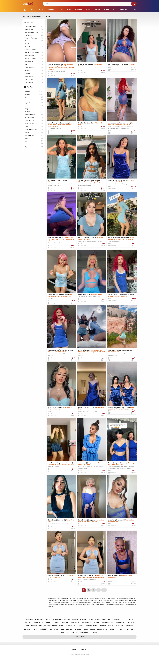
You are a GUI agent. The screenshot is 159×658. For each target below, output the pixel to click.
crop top (34, 94)
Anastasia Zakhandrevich (34, 52)
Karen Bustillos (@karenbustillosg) (118, 180)
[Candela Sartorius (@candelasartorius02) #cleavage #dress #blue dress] (122, 271)
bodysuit (75, 619)
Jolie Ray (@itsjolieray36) (55, 64)
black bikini (39, 619)
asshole (96, 622)
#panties (50, 66)
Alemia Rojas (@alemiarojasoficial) (58, 123)
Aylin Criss (34, 44)
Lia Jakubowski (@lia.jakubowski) (57, 180)
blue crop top (70, 626)
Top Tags (29, 87)
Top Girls (29, 22)
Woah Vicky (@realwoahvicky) (117, 520)
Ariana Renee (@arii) (84, 294)
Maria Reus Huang (34, 26)
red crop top (75, 622)
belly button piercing (34, 129)
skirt (34, 141)
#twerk (66, 237)
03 (93, 590)
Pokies (88, 10)
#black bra (98, 350)
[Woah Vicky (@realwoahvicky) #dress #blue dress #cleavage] (122, 496)
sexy (34, 109)
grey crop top (38, 622)
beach (34, 138)
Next (104, 590)
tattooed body (34, 117)
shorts (34, 106)
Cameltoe (78, 10)
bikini (34, 97)
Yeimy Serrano (34, 61)
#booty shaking (52, 124)
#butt (65, 67)
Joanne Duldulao (34, 67)
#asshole (51, 69)
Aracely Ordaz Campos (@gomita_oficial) (60, 463)
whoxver (34, 70)
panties (74, 632)
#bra (93, 350)
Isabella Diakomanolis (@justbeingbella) (120, 350)
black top (27, 629)
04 (98, 590)
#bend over (71, 67)
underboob (29, 619)
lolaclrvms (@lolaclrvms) (85, 64)
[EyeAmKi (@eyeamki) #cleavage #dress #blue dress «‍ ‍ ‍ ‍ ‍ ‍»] (122, 552)
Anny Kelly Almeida (34, 58)
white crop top (34, 123)
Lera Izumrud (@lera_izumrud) (87, 463)
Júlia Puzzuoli (34, 29)
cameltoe (113, 629)
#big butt (60, 124)
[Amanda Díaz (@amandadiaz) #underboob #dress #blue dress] (61, 552)
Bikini (69, 10)
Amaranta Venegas (34, 38)
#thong (55, 66)
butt (34, 126)
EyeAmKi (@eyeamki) (114, 575)
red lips (92, 629)
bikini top (34, 111)
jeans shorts (120, 622)
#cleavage (67, 66)
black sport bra (100, 619)
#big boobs (124, 66)
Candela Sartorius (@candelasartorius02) (121, 294)
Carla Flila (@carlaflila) (85, 350)
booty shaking (34, 100)
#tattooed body (128, 409)
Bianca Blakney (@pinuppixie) (86, 520)
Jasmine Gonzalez (34, 50)
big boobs (34, 103)
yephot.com (78, 654)
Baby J (34, 64)
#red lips (94, 521)
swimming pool (34, 135)
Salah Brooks (34, 76)
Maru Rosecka (34, 55)
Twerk (106, 10)
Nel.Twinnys (34, 35)
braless (78, 629)
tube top (121, 629)
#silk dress (119, 409)
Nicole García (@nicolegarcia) (57, 520)
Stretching (124, 10)
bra (27, 626)
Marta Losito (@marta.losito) (87, 407)
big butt (111, 626)
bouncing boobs (34, 114)
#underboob (69, 575)
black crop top (34, 120)
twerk (85, 629)
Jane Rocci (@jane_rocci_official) (118, 64)
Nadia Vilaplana (34, 47)
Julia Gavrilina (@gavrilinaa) (86, 123)
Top (32, 10)
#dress (72, 66)
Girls (134, 10)
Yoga (114, 10)
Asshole (97, 10)
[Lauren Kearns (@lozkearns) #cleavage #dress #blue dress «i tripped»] (61, 384)
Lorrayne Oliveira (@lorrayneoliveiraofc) (90, 180)
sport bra (34, 144)
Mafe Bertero (34, 79)
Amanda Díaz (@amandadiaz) (57, 575)
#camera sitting (68, 64)
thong (90, 619)
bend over (129, 626)
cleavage (34, 91)
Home (24, 10)
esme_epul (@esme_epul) (55, 237)
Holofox (34, 73)
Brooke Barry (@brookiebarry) (87, 237)
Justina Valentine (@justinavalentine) (119, 123)
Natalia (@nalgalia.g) (114, 463)
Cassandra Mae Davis (34, 32)
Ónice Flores (34, 41)
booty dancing (36, 626)
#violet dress (52, 67)
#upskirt (60, 66)
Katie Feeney (34, 82)
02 (89, 590)
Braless (60, 10)
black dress (130, 629)
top (34, 147)
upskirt (95, 632)
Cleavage (50, 10)
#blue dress (60, 67)
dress (34, 132)
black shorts (86, 622)
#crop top (93, 352)
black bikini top (102, 629)
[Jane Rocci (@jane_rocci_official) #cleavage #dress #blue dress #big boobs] (122, 40)
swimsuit (80, 626)
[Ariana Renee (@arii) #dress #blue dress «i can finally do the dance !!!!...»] (91, 271)
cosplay (83, 619)
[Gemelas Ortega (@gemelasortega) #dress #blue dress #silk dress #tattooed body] (122, 384)
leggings (55, 622)
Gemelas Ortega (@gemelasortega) (119, 407)
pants (35, 629)
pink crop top (54, 629)
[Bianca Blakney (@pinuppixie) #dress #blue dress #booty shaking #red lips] (91, 496)
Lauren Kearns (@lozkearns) (56, 407)
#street (71, 123)
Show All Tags (79, 637)
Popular (40, 10)
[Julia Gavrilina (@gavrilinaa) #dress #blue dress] (91, 99)
